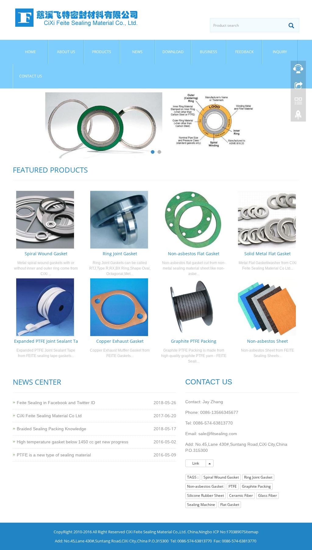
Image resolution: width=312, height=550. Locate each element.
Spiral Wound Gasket (46, 253)
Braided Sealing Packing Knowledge (51, 428)
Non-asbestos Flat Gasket (193, 253)
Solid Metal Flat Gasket (267, 253)
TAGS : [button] (192, 477)
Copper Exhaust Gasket (120, 341)
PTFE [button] (233, 486)
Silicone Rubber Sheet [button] (205, 495)
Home (30, 51)
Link (196, 463)
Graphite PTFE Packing (193, 341)
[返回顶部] (298, 116)
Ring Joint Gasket (120, 253)
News (137, 51)
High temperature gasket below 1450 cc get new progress (72, 441)
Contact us (30, 76)
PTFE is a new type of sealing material (54, 454)
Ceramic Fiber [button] (241, 495)
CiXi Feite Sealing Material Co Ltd (49, 415)
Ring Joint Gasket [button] (258, 477)
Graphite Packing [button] (256, 486)
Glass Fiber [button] (267, 495)
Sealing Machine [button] (201, 504)
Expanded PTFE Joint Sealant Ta (46, 341)
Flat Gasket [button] (229, 504)
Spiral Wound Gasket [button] (221, 477)
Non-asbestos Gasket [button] (205, 486)
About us (66, 51)
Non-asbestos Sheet (267, 341)
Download (173, 51)
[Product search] (291, 25)
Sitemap (250, 532)
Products (101, 51)
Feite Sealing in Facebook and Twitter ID (56, 402)
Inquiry (280, 51)
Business (208, 51)
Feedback (244, 51)
